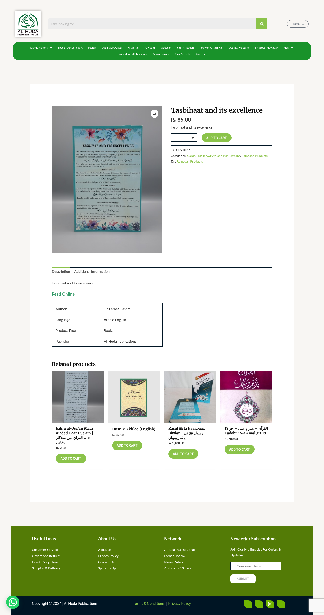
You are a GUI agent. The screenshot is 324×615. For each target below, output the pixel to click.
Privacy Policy (179, 603)
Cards (191, 156)
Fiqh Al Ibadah (185, 47)
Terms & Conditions (148, 603)
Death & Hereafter (239, 47)
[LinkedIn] (281, 604)
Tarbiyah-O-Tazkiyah (211, 47)
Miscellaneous (161, 54)
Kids (286, 47)
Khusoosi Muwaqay (266, 47)
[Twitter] (259, 604)
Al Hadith (150, 47)
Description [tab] (61, 271)
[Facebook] (248, 604)
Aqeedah (166, 47)
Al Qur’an (133, 47)
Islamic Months (39, 47)
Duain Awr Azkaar (112, 47)
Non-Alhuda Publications (132, 54)
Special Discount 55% (70, 47)
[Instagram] (270, 604)
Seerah (92, 47)
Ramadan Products (255, 156)
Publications (231, 156)
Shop (198, 54)
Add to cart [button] (71, 458)
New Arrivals (182, 54)
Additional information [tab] (92, 271)
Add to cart (216, 137)
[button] (154, 114)
